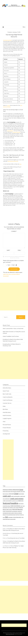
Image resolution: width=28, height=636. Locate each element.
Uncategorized (6, 433)
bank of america (5, 493)
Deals (4, 406)
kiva (9, 507)
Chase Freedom (21, 493)
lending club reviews (14, 507)
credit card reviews (16, 498)
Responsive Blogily (10, 634)
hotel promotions (15, 506)
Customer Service (7, 403)
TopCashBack (10, 130)
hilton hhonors (21, 503)
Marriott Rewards (17, 509)
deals (19, 500)
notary (4, 511)
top (6, 517)
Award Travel (6, 391)
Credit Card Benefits (7, 397)
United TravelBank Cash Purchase (11, 336)
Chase (16, 493)
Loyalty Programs (7, 418)
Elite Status (5, 409)
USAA (23, 517)
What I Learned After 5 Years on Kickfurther (13, 328)
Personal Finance (7, 424)
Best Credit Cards (7, 394)
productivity (20, 511)
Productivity (5, 430)
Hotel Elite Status (7, 412)
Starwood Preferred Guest (10, 514)
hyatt (21, 505)
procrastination (14, 511)
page (8, 105)
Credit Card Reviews (7, 400)
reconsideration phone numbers (8, 513)
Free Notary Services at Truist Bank (16, 538)
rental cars (16, 513)
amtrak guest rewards (7, 491)
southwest (20, 513)
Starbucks (4, 514)
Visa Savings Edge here (13, 161)
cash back (11, 493)
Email (19, 250)
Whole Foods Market (6, 519)
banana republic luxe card (19, 491)
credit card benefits (15, 496)
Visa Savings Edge (7, 40)
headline (14, 503)
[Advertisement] (14, 18)
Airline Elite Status (7, 388)
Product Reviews (7, 427)
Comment (14, 231)
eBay (22, 500)
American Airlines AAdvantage (11, 489)
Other (4, 421)
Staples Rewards (16, 132)
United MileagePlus (17, 517)
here (20, 164)
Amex (21, 489)
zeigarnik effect (12, 519)
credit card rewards (7, 500)
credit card (7, 496)
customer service (15, 500)
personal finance (9, 511)
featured (6, 503)
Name (8, 250)
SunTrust (18, 514)
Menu (24, 27)
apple (12, 491)
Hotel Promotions (7, 415)
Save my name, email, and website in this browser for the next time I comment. (14, 257)
